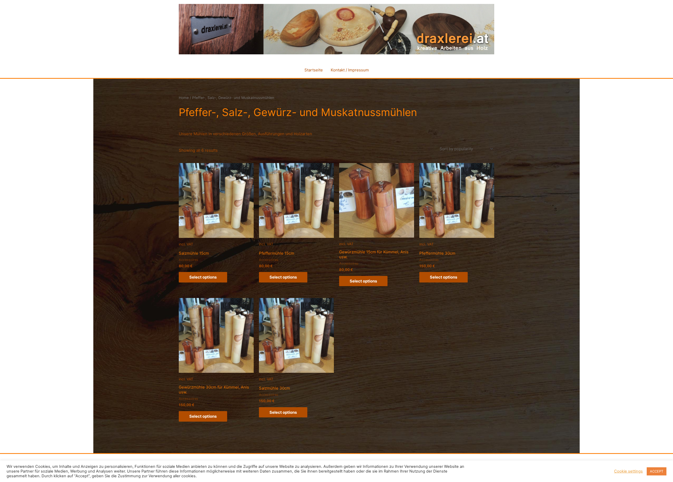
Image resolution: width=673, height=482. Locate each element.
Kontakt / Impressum (350, 69)
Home (184, 98)
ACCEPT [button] (656, 471)
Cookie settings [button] (628, 471)
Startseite (313, 69)
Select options (203, 277)
